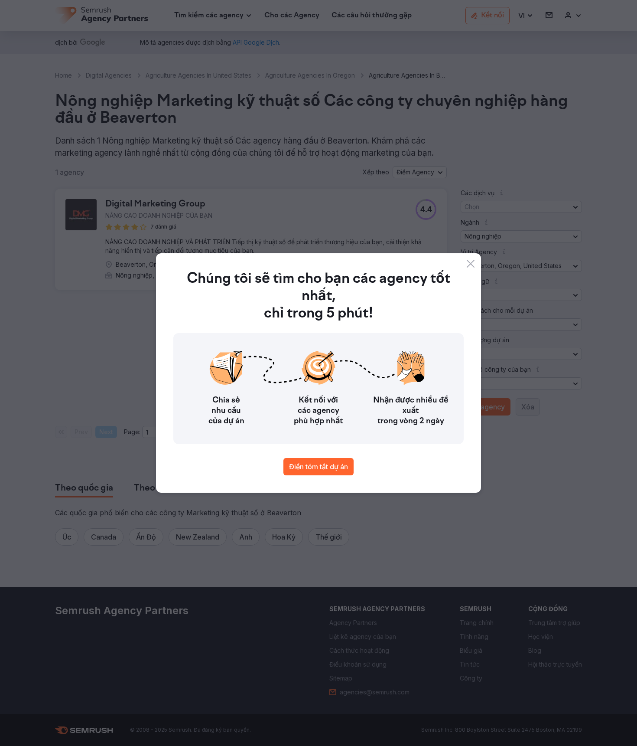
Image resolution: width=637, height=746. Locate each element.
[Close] (470, 263)
